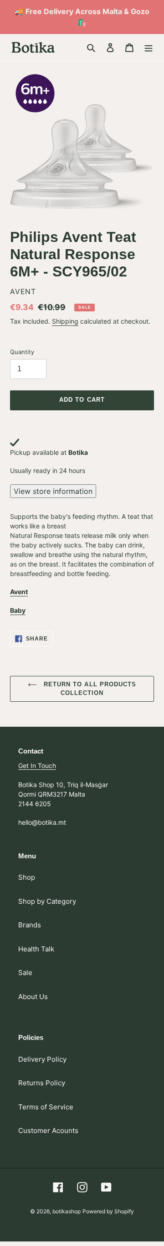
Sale (25, 972)
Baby (18, 610)
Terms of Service (45, 1107)
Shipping (65, 321)
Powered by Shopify (108, 1211)
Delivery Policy (42, 1059)
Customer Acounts (48, 1130)
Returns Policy (41, 1083)
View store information (53, 491)
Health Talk (36, 949)
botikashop (66, 1211)
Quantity (22, 351)
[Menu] (148, 47)
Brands (29, 925)
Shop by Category (47, 901)
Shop (26, 877)
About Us (33, 996)
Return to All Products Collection (88, 689)
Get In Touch (37, 765)
